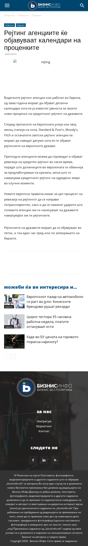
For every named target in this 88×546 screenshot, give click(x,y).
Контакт (44, 431)
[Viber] (55, 265)
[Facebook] (8, 265)
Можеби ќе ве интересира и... (40, 286)
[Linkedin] (46, 265)
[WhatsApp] (36, 265)
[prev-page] (6, 356)
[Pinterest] (27, 265)
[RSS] (55, 460)
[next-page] (13, 356)
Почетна (9, 15)
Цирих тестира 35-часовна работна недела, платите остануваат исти (49, 321)
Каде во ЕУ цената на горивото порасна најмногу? (52, 339)
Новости (23, 15)
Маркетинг (44, 426)
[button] (7, 5)
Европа (37, 15)
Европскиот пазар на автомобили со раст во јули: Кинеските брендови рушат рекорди (55, 301)
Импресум (44, 421)
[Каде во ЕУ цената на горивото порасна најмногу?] (14, 341)
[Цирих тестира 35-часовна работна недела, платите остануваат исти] (14, 321)
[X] (18, 265)
